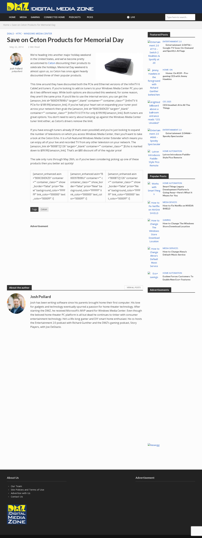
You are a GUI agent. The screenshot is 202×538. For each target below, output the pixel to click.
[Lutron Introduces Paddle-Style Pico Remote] (154, 158)
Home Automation (172, 151)
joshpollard (17, 71)
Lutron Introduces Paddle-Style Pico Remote (177, 156)
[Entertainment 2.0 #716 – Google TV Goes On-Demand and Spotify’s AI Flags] (154, 52)
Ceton (51, 63)
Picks (90, 17)
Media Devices (170, 202)
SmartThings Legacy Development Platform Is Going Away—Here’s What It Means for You (177, 191)
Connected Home (54, 17)
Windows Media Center (38, 33)
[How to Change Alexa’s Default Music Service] (154, 257)
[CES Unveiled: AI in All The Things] (154, 112)
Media (23, 17)
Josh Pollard (16, 68)
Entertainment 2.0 (172, 41)
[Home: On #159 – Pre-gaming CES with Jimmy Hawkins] (154, 82)
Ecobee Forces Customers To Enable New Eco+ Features (178, 278)
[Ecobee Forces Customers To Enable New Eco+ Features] (154, 275)
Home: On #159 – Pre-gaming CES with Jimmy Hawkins (176, 76)
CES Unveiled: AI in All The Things (176, 106)
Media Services (170, 248)
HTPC (19, 33)
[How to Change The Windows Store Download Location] (154, 230)
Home (12, 17)
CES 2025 (167, 101)
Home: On (167, 69)
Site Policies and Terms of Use (27, 489)
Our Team (16, 486)
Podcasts (74, 17)
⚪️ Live (131, 17)
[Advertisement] (86, 251)
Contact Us (17, 496)
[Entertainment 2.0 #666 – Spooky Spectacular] (154, 136)
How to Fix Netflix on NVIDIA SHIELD (178, 207)
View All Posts (133, 287)
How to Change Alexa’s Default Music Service (175, 253)
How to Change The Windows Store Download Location (178, 225)
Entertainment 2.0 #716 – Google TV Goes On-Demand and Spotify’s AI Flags (178, 48)
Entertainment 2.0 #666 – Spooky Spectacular (177, 134)
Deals (10, 33)
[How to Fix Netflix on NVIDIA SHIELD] (154, 207)
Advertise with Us (20, 493)
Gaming (35, 17)
